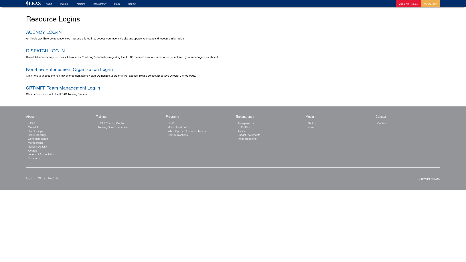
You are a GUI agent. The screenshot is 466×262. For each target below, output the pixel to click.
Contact (132, 3)
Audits (241, 131)
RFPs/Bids (244, 127)
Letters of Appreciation (41, 154)
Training (64, 3)
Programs (81, 3)
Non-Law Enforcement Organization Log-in (69, 69)
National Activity (37, 146)
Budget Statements (249, 135)
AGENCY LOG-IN (44, 32)
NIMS (171, 123)
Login (29, 178)
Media (117, 3)
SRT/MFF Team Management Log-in (63, 87)
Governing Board (38, 138)
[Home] (34, 4)
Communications (178, 135)
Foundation (34, 158)
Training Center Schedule (113, 127)
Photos (311, 123)
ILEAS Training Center (111, 123)
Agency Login (430, 3)
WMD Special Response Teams (187, 131)
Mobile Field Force (178, 127)
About (49, 3)
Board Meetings (37, 135)
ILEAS (31, 123)
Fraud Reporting (247, 138)
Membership (35, 142)
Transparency (100, 3)
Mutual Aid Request (408, 3)
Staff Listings (35, 131)
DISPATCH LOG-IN (45, 50)
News (310, 127)
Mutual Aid (34, 127)
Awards (32, 150)
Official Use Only (48, 178)
